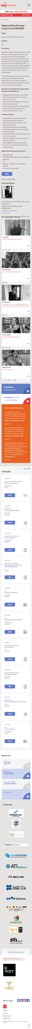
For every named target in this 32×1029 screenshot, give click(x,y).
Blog (5, 1006)
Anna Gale (5, 237)
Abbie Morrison (6, 367)
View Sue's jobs (6, 213)
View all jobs (26, 469)
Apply (7, 174)
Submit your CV (26, 15)
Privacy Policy (11, 179)
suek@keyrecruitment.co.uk (10, 211)
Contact (5, 1010)
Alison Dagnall (6, 270)
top (28, 1025)
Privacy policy (7, 1016)
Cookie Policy (7, 1019)
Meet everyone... (25, 216)
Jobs (28, 246)
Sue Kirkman (6, 302)
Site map (5, 1013)
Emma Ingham (6, 335)
